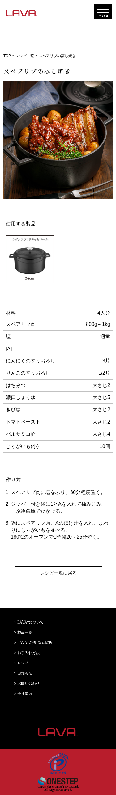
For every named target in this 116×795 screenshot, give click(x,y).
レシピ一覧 (24, 56)
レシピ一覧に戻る (58, 573)
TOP (7, 56)
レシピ (22, 663)
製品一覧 (24, 632)
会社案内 (24, 694)
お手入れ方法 (28, 653)
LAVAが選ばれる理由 (36, 643)
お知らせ (24, 673)
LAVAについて (30, 622)
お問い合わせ (28, 684)
